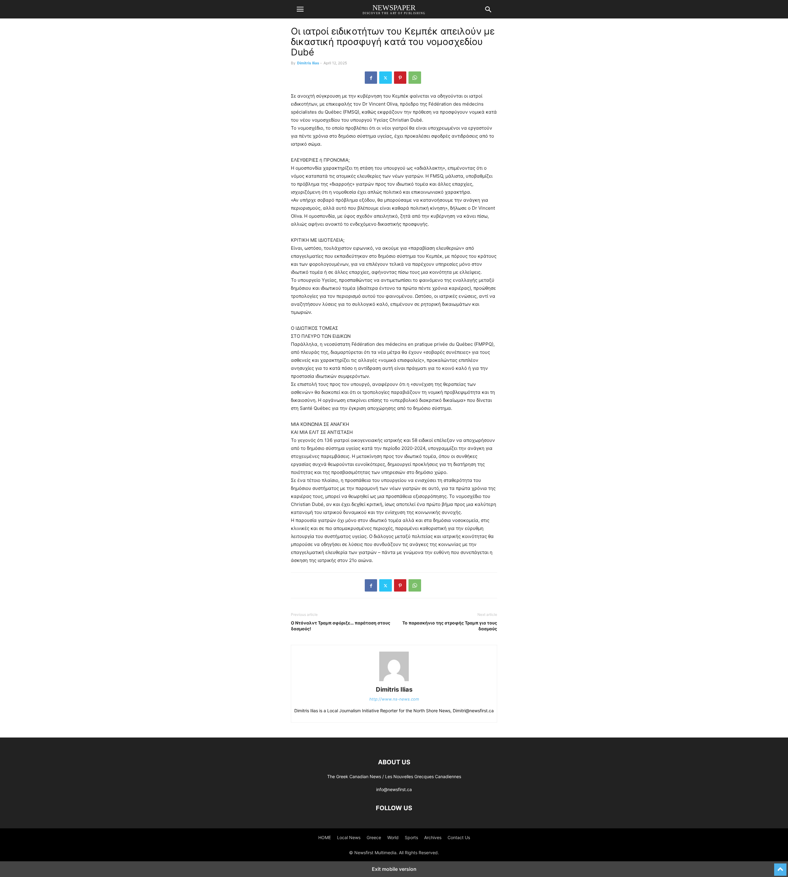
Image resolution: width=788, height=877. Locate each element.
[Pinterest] (400, 77)
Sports (411, 837)
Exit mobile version (394, 869)
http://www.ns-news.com (394, 699)
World (393, 837)
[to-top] (780, 866)
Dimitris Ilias (308, 63)
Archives (432, 837)
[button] (300, 9)
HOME (324, 837)
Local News (348, 837)
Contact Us (459, 837)
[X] (385, 77)
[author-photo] (394, 681)
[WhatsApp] (414, 77)
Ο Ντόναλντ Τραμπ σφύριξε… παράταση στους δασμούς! (340, 625)
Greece (374, 837)
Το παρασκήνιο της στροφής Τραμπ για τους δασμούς (449, 625)
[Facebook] (371, 77)
